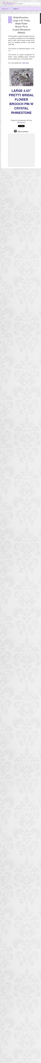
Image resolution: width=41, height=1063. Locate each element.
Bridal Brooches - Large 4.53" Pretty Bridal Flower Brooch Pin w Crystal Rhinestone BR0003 (21, 25)
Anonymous (21, 122)
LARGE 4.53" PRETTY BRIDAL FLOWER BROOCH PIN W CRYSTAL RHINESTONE (21, 101)
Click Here (25, 63)
